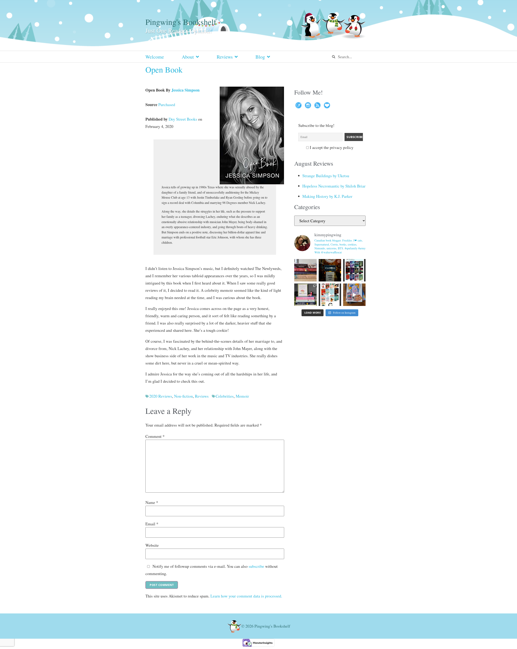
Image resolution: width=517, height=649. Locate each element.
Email (151, 524)
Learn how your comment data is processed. (246, 596)
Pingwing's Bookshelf (180, 21)
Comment (155, 436)
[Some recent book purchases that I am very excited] (305, 270)
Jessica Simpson (185, 90)
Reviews (225, 57)
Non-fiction (183, 396)
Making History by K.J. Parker (327, 196)
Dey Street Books (183, 119)
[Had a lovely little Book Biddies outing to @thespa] (354, 294)
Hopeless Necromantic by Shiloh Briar (334, 186)
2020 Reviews (160, 396)
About (188, 57)
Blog (260, 57)
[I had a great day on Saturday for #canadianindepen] (305, 294)
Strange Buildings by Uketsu (325, 175)
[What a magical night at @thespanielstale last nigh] (330, 270)
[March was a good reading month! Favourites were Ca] (330, 294)
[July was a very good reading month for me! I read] (354, 270)
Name (151, 502)
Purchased (166, 104)
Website (152, 545)
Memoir (242, 396)
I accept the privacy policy (331, 147)
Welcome (154, 57)
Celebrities (225, 396)
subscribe (256, 566)
